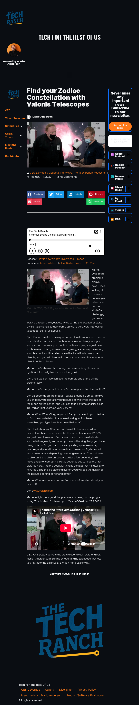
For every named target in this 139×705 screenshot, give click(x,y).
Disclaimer (66, 689)
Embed (80, 259)
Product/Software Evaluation (85, 695)
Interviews (66, 173)
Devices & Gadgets (47, 173)
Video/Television (13, 118)
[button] (69, 75)
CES (7, 110)
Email (78, 263)
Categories (12, 126)
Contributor (12, 156)
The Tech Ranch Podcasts (89, 173)
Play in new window (49, 259)
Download (68, 259)
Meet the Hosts (10, 147)
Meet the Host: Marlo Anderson (41, 695)
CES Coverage (30, 689)
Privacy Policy (87, 689)
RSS (85, 263)
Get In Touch (9, 136)
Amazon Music (48, 263)
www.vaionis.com (43, 491)
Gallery (49, 689)
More (93, 263)
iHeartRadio (66, 263)
